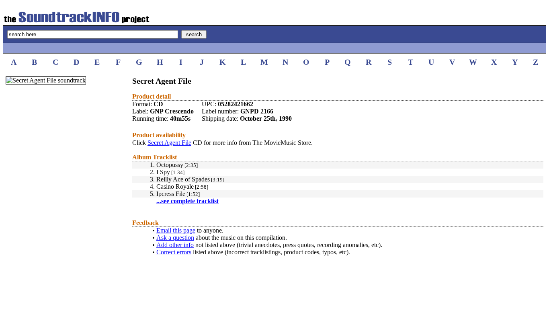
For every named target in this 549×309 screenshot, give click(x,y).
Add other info (175, 244)
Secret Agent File (169, 142)
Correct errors (173, 252)
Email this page (175, 230)
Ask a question (175, 237)
